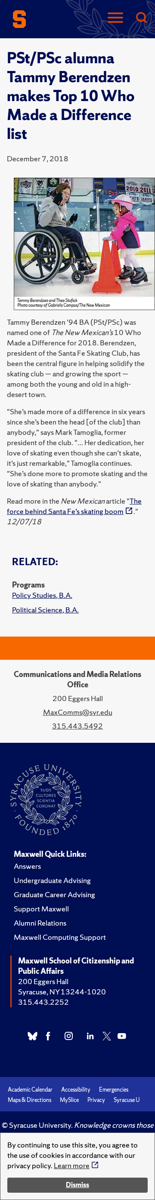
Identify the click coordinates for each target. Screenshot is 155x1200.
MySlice (69, 1100)
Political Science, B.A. (45, 610)
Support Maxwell (41, 909)
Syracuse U (127, 1100)
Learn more (72, 1165)
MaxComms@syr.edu (77, 712)
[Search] (141, 18)
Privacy (96, 1100)
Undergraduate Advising (52, 880)
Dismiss (77, 1184)
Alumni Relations (40, 923)
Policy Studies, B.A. (42, 595)
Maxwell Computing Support (60, 937)
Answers (27, 866)
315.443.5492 (77, 726)
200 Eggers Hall (43, 981)
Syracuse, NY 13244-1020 (62, 992)
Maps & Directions (29, 1100)
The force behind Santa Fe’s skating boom (74, 506)
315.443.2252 (43, 1002)
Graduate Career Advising (54, 894)
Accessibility (75, 1089)
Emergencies (113, 1089)
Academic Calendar (30, 1089)
